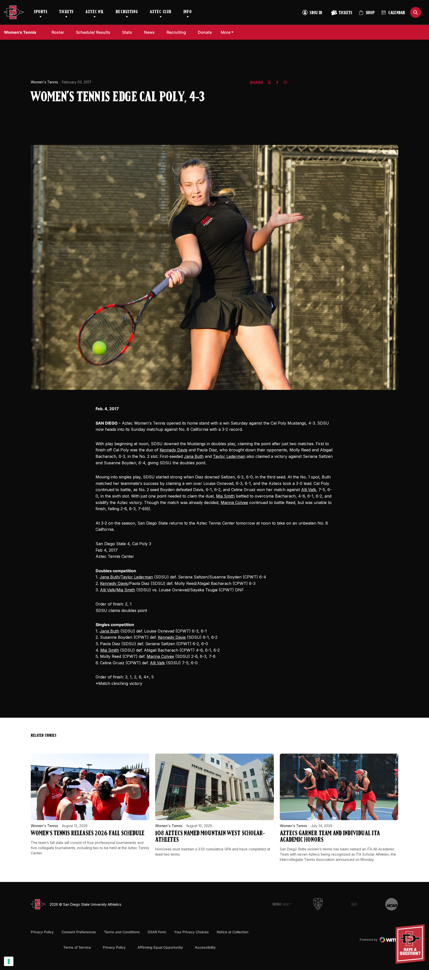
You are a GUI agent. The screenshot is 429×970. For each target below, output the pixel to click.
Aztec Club (160, 12)
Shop (367, 15)
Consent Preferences (79, 932)
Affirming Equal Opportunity (160, 947)
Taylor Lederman (229, 456)
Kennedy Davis (173, 449)
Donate (206, 32)
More (225, 32)
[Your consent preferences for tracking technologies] (8, 961)
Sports (40, 12)
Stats (128, 32)
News (149, 32)
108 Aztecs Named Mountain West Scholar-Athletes (210, 836)
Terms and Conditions (122, 932)
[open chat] (411, 944)
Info (187, 12)
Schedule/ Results (93, 32)
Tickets (66, 12)
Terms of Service (77, 947)
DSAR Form (157, 932)
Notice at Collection (232, 932)
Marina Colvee (234, 502)
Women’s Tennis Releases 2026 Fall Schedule (87, 833)
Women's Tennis (44, 82)
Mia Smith (225, 496)
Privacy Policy (42, 932)
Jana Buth (194, 456)
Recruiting (127, 12)
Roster (58, 32)
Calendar (396, 13)
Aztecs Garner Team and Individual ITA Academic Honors (330, 836)
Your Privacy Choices (191, 932)
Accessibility (205, 947)
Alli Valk (308, 489)
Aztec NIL (94, 12)
